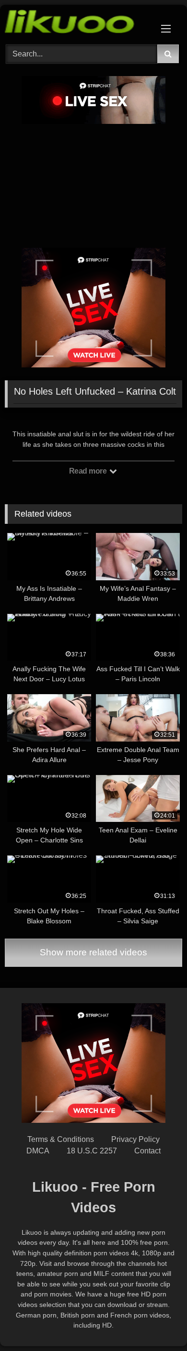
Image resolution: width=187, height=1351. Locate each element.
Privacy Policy (135, 1139)
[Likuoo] (77, 23)
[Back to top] (157, 1322)
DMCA (37, 1151)
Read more (88, 471)
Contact (147, 1151)
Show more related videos (93, 952)
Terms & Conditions (60, 1139)
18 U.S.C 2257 (92, 1151)
